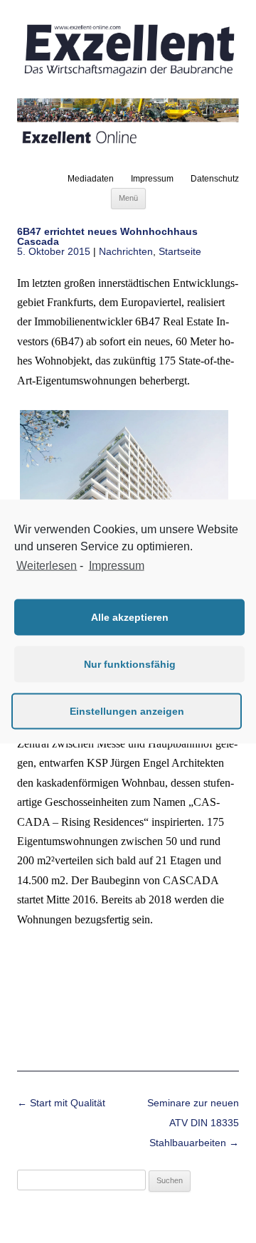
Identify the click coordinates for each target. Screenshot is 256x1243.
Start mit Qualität (61, 1102)
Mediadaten (91, 179)
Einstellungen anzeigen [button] (127, 711)
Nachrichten (126, 251)
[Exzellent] (128, 76)
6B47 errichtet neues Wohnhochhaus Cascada (107, 236)
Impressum (152, 179)
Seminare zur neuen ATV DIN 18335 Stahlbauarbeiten (193, 1122)
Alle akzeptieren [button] (130, 617)
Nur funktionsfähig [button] (130, 664)
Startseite (180, 251)
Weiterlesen (46, 566)
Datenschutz (215, 179)
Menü (128, 198)
